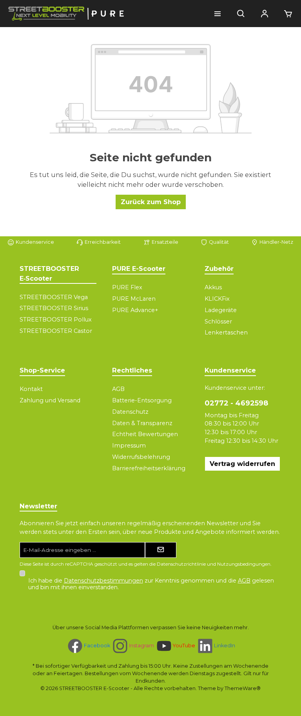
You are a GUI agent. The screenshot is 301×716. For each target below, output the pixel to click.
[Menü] (217, 14)
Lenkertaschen (226, 332)
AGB (118, 389)
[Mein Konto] (264, 14)
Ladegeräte (221, 310)
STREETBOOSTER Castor (56, 330)
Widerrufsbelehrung (141, 456)
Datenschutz (130, 411)
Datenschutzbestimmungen (103, 580)
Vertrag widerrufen (242, 464)
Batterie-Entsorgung (142, 400)
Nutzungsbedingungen (243, 564)
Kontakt (31, 389)
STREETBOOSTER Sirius (54, 308)
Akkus (213, 287)
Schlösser (218, 321)
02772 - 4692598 (236, 403)
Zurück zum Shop (151, 202)
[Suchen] (241, 14)
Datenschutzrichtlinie (181, 564)
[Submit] (160, 550)
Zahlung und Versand (50, 400)
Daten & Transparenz (142, 423)
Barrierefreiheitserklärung (148, 468)
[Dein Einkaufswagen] (285, 14)
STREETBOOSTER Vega (54, 297)
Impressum (129, 445)
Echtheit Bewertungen (145, 434)
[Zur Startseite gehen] (66, 13)
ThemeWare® (243, 688)
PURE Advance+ (135, 310)
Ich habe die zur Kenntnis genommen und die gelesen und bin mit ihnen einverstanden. (151, 584)
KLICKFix (217, 298)
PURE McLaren (134, 298)
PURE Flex (127, 287)
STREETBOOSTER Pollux (56, 319)
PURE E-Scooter (138, 268)
